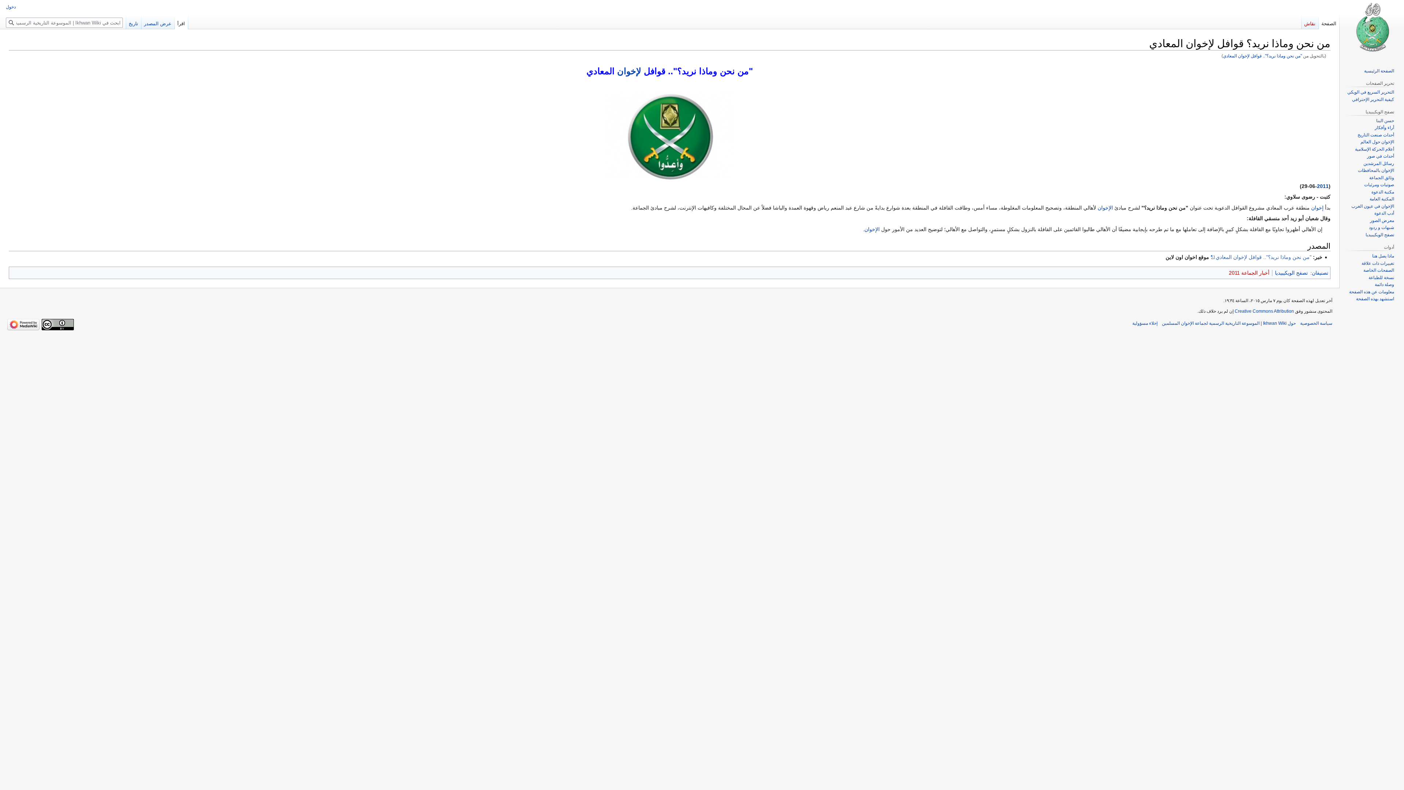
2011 (1323, 186)
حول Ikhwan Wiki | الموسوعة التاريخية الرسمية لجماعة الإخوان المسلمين (1229, 323)
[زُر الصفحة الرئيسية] (1372, 29)
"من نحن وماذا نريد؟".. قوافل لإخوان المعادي (1262, 55)
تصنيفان (1320, 273)
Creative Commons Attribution (1264, 311)
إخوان (1317, 208)
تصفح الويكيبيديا (1291, 273)
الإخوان (1105, 208)
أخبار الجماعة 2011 (1249, 273)
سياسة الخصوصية (1316, 323)
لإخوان (629, 71)
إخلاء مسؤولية (1145, 323)
